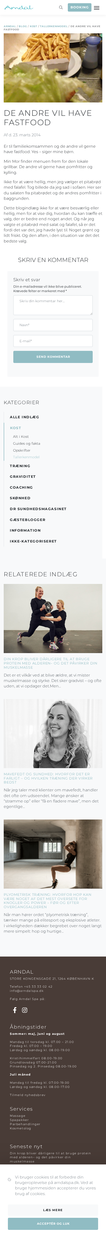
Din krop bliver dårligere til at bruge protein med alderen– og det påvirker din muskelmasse (50, 663)
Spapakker (19, 1120)
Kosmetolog (20, 1128)
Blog (23, 26)
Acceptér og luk (53, 1223)
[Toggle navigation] (97, 7)
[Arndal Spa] (18, 7)
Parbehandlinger (25, 1124)
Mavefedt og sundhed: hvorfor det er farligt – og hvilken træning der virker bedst (48, 778)
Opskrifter (22, 450)
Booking (80, 7)
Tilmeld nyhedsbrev (28, 1095)
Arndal (10, 26)
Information (25, 530)
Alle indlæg (24, 417)
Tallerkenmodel (54, 26)
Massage (17, 1116)
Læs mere (53, 1210)
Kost (33, 26)
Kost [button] (15, 428)
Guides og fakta (26, 443)
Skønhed (20, 498)
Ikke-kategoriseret (33, 541)
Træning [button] (20, 466)
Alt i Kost (21, 436)
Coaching (21, 487)
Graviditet (23, 476)
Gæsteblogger (27, 520)
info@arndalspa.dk (27, 991)
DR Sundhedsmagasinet (38, 509)
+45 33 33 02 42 (38, 986)
